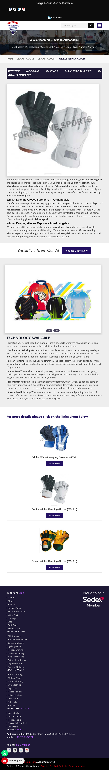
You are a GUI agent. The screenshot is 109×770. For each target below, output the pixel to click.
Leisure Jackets (14, 695)
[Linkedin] (19, 9)
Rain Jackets (13, 702)
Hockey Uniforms (15, 649)
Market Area (13, 628)
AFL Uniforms (14, 636)
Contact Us (12, 614)
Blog (9, 621)
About (10, 601)
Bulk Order (12, 625)
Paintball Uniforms (16, 660)
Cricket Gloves (47, 58)
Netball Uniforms (15, 656)
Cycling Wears (14, 646)
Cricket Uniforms (15, 643)
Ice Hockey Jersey (15, 653)
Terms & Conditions (16, 611)
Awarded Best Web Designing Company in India (63, 766)
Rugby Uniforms (15, 663)
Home (10, 58)
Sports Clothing (14, 674)
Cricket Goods (25, 58)
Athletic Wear (14, 678)
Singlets (11, 705)
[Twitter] (14, 9)
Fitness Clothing (15, 681)
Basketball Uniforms (17, 639)
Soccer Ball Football (17, 723)
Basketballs (13, 713)
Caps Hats (12, 688)
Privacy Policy (14, 608)
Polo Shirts (12, 698)
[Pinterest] (23, 9)
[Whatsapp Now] (4, 753)
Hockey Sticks (14, 719)
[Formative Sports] (13, 28)
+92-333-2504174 (24, 737)
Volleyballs (12, 726)
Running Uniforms (16, 667)
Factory (11, 604)
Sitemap (11, 618)
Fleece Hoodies (14, 691)
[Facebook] (10, 9)
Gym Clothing (14, 684)
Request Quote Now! (76, 250)
